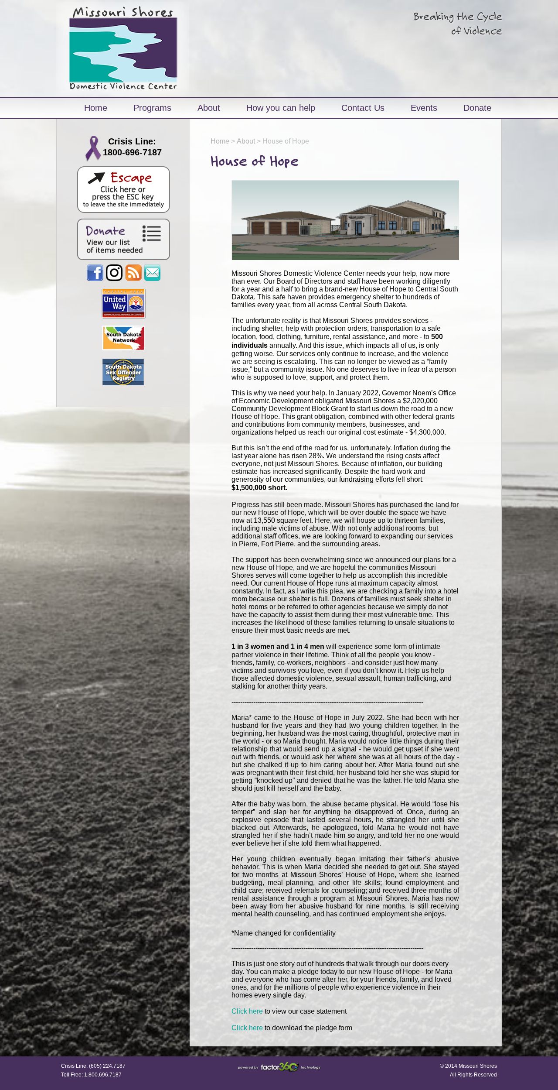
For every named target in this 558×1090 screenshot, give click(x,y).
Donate (477, 108)
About (208, 108)
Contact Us (362, 108)
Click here (247, 1011)
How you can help (280, 108)
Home (95, 108)
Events (424, 108)
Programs (152, 108)
